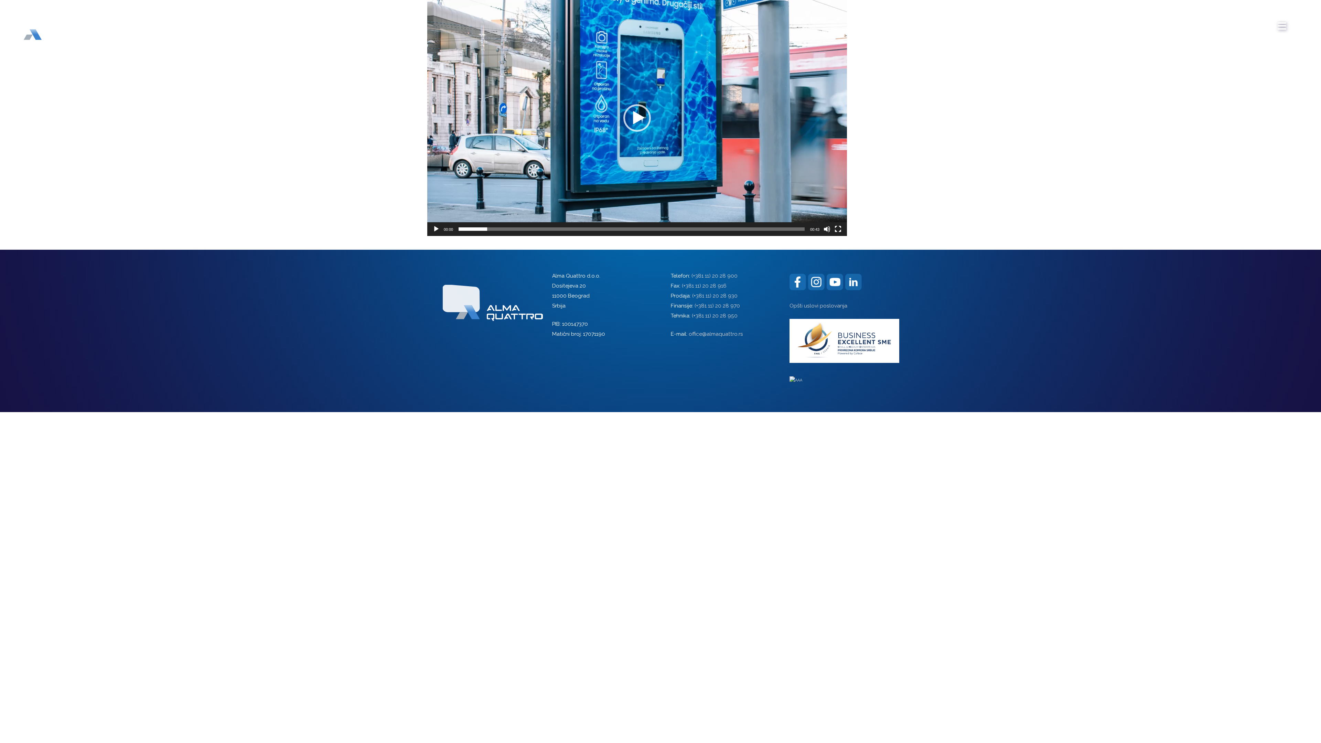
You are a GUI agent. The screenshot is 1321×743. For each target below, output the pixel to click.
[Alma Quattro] (48, 23)
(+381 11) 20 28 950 (715, 316)
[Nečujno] (827, 229)
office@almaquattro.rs (716, 334)
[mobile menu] (1282, 23)
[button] (637, 118)
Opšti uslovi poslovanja (818, 306)
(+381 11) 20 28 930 (715, 296)
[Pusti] (436, 229)
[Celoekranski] (838, 229)
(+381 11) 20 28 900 (714, 276)
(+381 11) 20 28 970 (717, 306)
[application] (637, 118)
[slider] (632, 229)
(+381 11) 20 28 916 (704, 286)
